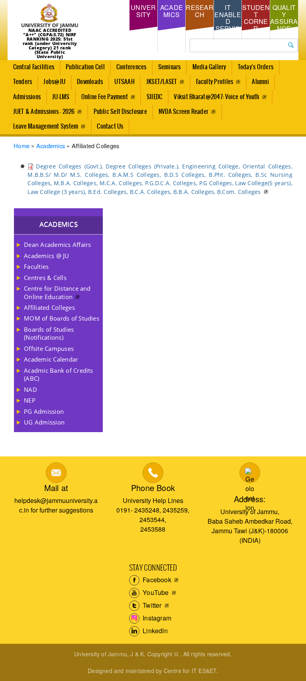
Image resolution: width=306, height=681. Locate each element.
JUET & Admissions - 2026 (44, 111)
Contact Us (110, 126)
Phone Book (153, 487)
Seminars (169, 67)
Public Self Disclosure (120, 111)
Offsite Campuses (49, 348)
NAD (30, 389)
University (143, 11)
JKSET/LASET (161, 81)
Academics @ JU (46, 256)
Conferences (131, 67)
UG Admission (44, 422)
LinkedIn (154, 630)
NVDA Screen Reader (183, 111)
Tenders (22, 81)
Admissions (27, 97)
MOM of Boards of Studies (61, 318)
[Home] (50, 16)
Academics (171, 11)
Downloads (90, 81)
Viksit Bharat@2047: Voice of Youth (216, 97)
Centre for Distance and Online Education (57, 292)
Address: (250, 499)
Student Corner (256, 18)
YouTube (155, 592)
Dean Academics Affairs (57, 245)
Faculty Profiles (214, 81)
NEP (29, 400)
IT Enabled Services (227, 21)
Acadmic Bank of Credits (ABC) (58, 374)
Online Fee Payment (104, 97)
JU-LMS (60, 97)
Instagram (156, 617)
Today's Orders (255, 67)
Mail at (56, 487)
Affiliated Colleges (49, 307)
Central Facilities (33, 67)
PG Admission (44, 411)
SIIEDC (154, 97)
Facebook (156, 579)
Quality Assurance (284, 18)
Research (199, 11)
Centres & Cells (45, 278)
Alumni (260, 81)
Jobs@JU (54, 81)
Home (21, 145)
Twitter (151, 605)
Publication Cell (85, 67)
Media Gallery (209, 67)
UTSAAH (124, 81)
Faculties (36, 266)
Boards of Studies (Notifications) (49, 333)
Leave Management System (45, 126)
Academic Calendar (51, 359)
